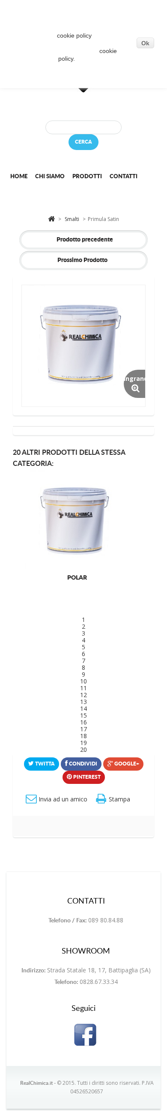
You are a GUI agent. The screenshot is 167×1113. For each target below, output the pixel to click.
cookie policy (74, 35)
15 (83, 715)
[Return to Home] (51, 218)
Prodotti (87, 177)
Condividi (82, 763)
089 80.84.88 (105, 920)
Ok (145, 43)
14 (83, 708)
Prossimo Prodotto (82, 260)
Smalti (73, 219)
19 (83, 743)
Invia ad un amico (63, 799)
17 (83, 729)
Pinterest (86, 777)
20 (83, 749)
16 (83, 722)
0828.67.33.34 (99, 982)
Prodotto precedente (85, 240)
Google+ (126, 763)
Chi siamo (50, 177)
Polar (77, 578)
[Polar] (77, 522)
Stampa (119, 799)
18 (83, 736)
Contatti (123, 177)
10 (83, 681)
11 (83, 688)
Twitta (44, 763)
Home (18, 177)
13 (83, 702)
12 (83, 695)
